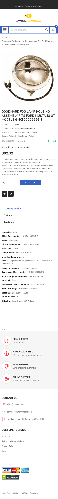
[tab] (29, 208)
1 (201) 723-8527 (15, 404)
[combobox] (26, 30)
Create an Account (34, 6)
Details (8, 215)
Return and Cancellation (13, 441)
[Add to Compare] (11, 194)
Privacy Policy (8, 446)
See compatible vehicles (25, 128)
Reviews (9, 222)
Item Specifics (13, 208)
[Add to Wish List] (4, 194)
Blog (4, 451)
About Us (6, 436)
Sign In (21, 6)
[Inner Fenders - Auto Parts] (29, 18)
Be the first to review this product (16, 147)
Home (4, 37)
